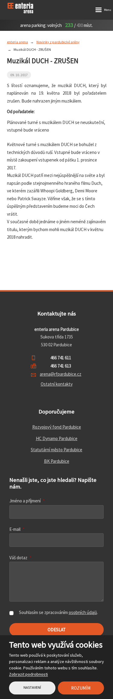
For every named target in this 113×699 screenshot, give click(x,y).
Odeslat (57, 629)
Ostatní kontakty (57, 384)
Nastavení (32, 687)
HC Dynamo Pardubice (56, 438)
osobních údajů (83, 612)
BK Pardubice (56, 461)
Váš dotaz (20, 557)
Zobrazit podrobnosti (28, 674)
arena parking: (33, 25)
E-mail (16, 529)
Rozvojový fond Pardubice (56, 427)
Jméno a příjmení (27, 501)
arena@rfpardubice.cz (60, 374)
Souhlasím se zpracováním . (58, 612)
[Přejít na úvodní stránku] (26, 8)
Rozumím (80, 688)
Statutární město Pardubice (56, 449)
